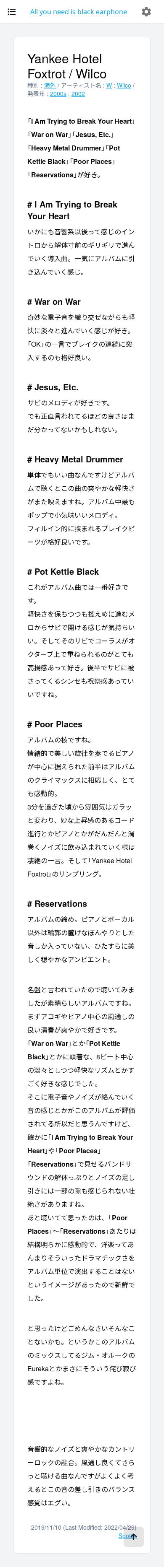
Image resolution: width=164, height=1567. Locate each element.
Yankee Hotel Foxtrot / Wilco (67, 65)
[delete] (146, 12)
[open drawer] (12, 12)
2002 (78, 93)
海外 (50, 85)
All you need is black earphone (78, 11)
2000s (58, 93)
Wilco (124, 85)
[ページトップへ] (134, 1537)
